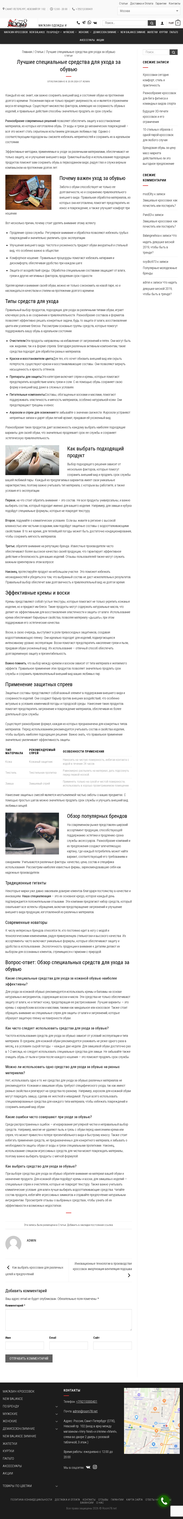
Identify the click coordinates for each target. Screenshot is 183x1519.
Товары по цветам (17, 1486)
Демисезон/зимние (104, 32)
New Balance (37, 32)
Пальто (174, 32)
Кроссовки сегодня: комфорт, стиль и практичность (156, 80)
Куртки (163, 32)
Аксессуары (87, 40)
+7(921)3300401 (86, 1402)
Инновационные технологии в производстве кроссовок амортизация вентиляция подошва (102, 1266)
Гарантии (161, 3)
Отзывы (103, 1499)
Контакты (174, 3)
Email (52, 1337)
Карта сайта (134, 1499)
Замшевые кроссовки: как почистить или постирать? (160, 203)
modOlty (148, 194)
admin (86, 81)
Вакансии (87, 1502)
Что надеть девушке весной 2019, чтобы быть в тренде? (160, 244)
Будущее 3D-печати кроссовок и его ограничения (155, 116)
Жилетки (152, 32)
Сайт (96, 1337)
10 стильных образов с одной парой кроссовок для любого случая (158, 135)
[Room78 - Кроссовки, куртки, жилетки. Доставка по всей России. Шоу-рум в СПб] (17, 23)
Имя (8, 1337)
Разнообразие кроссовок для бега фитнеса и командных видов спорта (159, 98)
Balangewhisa (151, 236)
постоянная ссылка (102, 1225)
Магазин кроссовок (16, 32)
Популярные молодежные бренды (160, 270)
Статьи (123, 3)
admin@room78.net (85, 1411)
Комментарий (15, 1305)
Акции (100, 40)
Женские (84, 32)
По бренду (11, 1406)
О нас (100, 1502)
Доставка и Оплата (141, 3)
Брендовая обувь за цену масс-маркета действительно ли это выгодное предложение (159, 156)
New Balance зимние (133, 32)
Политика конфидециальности (31, 1499)
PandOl (147, 215)
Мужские (10, 1414)
